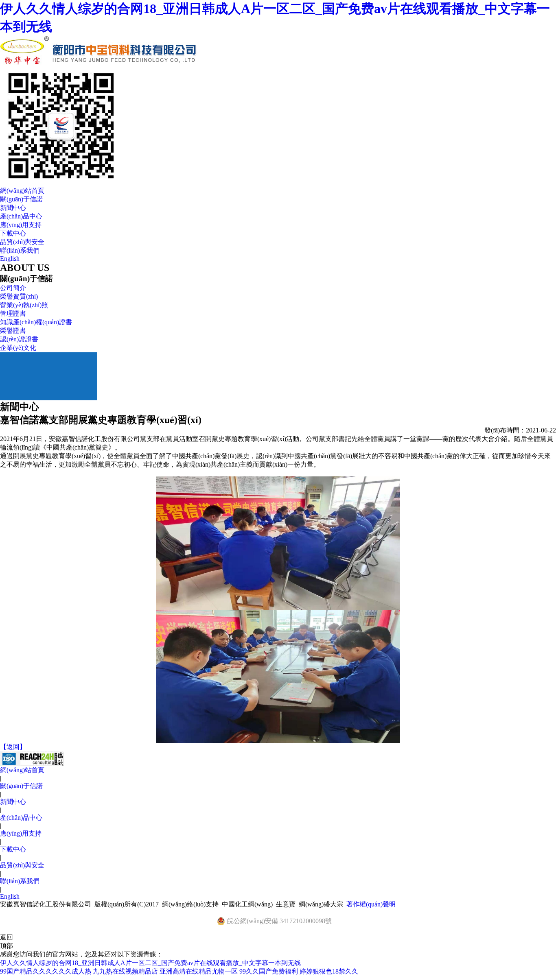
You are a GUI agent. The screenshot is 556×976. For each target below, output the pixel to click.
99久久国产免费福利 (268, 971)
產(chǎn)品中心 (21, 216)
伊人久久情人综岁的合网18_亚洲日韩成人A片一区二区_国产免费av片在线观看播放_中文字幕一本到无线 (150, 962)
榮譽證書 (13, 330)
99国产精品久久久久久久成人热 (45, 971)
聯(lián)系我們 (19, 250)
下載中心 (13, 233)
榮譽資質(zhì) (19, 296)
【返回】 (13, 746)
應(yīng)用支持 (21, 224)
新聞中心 (13, 207)
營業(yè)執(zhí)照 (24, 304)
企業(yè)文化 (18, 347)
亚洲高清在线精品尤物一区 (199, 971)
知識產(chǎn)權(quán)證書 (36, 322)
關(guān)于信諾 (21, 199)
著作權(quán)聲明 (371, 904)
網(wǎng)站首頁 (22, 190)
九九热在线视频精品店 (125, 971)
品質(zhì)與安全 (22, 241)
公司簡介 (13, 287)
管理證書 (13, 313)
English (10, 258)
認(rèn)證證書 (19, 339)
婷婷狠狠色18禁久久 (329, 971)
